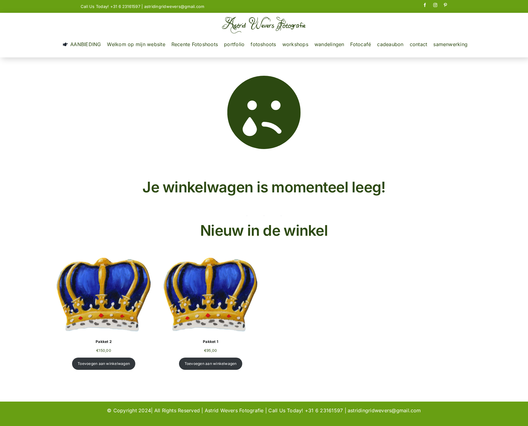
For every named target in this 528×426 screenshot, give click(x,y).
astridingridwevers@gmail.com (174, 6)
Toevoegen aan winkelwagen (104, 363)
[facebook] (425, 5)
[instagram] (435, 5)
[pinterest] (445, 5)
